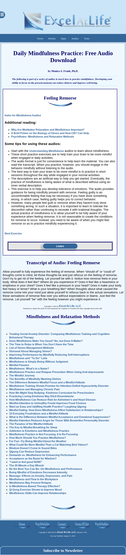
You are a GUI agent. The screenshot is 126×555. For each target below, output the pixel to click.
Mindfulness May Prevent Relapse (30, 482)
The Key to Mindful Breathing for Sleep (33, 427)
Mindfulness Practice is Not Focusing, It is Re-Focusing (43, 434)
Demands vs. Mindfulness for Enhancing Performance (42, 455)
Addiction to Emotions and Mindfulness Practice (39, 430)
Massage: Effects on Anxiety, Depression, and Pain (40, 475)
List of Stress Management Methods (31, 347)
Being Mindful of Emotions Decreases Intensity (38, 472)
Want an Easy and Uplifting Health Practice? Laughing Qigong (47, 406)
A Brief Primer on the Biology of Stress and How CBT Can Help (50, 133)
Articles (52, 38)
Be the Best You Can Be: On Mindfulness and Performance (45, 469)
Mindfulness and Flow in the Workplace (33, 479)
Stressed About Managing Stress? (30, 351)
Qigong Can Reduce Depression (29, 451)
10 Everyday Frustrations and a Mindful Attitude (38, 413)
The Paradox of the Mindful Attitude (31, 424)
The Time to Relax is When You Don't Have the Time (41, 344)
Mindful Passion (19, 365)
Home (40, 38)
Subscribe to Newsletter (63, 550)
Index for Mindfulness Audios (23, 115)
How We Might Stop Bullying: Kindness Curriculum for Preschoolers (51, 392)
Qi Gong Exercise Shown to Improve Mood (35, 489)
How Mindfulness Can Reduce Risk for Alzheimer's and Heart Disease (52, 399)
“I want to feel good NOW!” (25, 462)
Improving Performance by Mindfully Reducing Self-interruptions (49, 354)
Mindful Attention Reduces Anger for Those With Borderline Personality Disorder (59, 420)
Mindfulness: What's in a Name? (29, 368)
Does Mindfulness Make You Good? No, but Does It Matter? (46, 341)
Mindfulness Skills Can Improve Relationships (37, 493)
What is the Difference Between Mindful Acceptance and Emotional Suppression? (59, 417)
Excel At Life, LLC (70, 306)
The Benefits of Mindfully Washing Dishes (35, 379)
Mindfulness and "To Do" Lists (28, 358)
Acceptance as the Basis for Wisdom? (33, 458)
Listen (60, 246)
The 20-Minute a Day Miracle (26, 465)
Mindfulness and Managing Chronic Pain (34, 389)
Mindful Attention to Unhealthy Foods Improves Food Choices (47, 403)
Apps (63, 38)
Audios (75, 38)
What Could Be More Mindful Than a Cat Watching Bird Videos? (48, 444)
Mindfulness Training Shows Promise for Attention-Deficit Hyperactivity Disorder (59, 385)
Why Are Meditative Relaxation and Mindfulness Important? (47, 129)
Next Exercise (13, 233)
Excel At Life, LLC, (66, 532)
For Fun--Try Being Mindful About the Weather (37, 441)
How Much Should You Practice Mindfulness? (37, 437)
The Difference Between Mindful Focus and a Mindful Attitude (47, 382)
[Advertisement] (63, 4)
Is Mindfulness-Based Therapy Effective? (34, 486)
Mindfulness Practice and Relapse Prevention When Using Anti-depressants (56, 372)
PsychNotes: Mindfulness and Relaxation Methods (42, 136)
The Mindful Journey (22, 375)
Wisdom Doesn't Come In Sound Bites (33, 448)
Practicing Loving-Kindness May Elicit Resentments (41, 396)
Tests (86, 38)
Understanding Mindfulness (46, 151)
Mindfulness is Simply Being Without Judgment (38, 361)
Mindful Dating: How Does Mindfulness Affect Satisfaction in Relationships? (56, 410)
